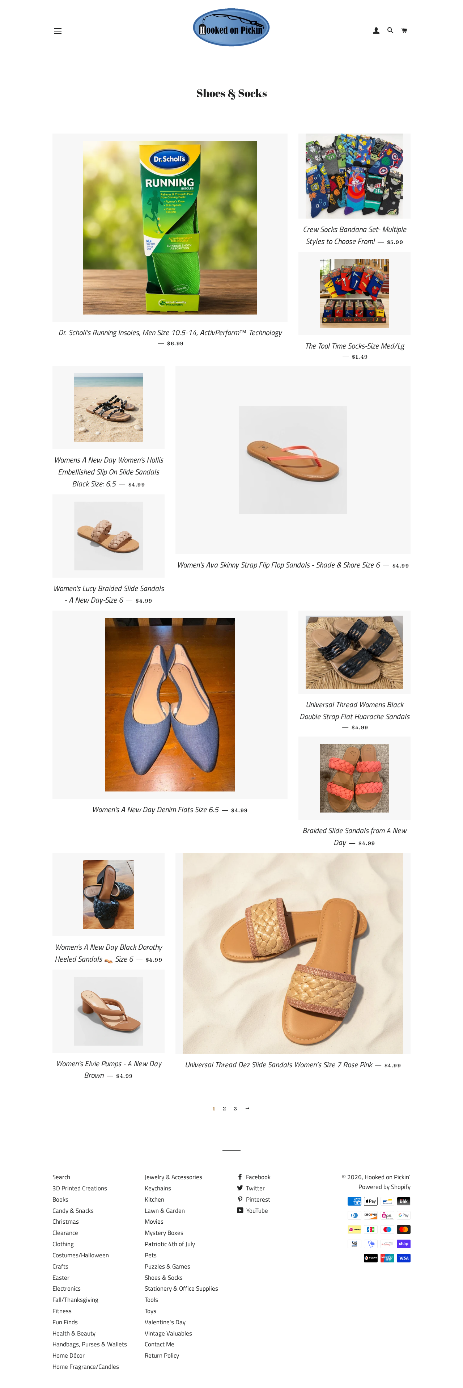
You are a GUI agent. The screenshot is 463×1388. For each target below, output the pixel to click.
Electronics (66, 1288)
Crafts (60, 1266)
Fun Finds (65, 1322)
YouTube (256, 1210)
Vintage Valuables (168, 1333)
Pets (151, 1255)
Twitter (255, 1188)
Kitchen (154, 1199)
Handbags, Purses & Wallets (89, 1344)
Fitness (62, 1311)
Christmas (65, 1221)
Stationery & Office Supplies (181, 1288)
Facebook (258, 1177)
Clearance (65, 1232)
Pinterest (257, 1199)
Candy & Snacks (73, 1210)
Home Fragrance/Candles (85, 1366)
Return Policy (162, 1355)
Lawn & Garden (165, 1210)
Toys (150, 1311)
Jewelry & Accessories (173, 1177)
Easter (60, 1277)
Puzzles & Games (167, 1266)
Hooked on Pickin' (388, 1177)
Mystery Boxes (164, 1232)
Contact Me (159, 1344)
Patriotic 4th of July (170, 1244)
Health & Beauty (73, 1333)
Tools (151, 1299)
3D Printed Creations (79, 1188)
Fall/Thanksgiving (75, 1299)
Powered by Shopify (384, 1186)
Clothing (63, 1244)
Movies (154, 1221)
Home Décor (68, 1355)
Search (61, 1177)
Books (60, 1199)
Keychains (158, 1188)
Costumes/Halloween (80, 1255)
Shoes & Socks (164, 1277)
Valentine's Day (165, 1322)
